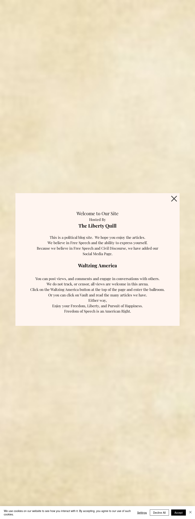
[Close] (190, 512)
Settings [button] (142, 512)
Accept (178, 512)
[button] (174, 199)
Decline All (159, 512)
